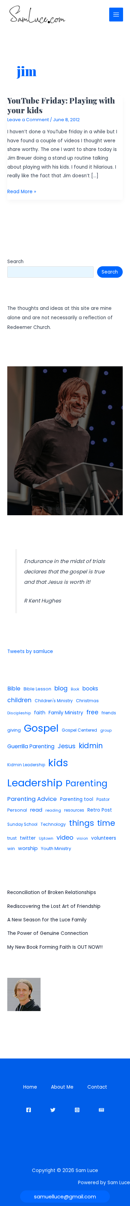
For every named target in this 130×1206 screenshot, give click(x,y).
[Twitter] (53, 1110)
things (81, 823)
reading (53, 810)
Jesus (67, 746)
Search (15, 261)
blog (61, 688)
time (106, 823)
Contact (97, 1087)
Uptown (46, 838)
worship (28, 848)
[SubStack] (101, 1110)
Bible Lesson (37, 689)
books (90, 688)
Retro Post (99, 810)
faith (39, 712)
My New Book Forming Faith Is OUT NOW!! (55, 947)
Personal (17, 810)
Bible (13, 688)
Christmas (87, 701)
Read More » (21, 192)
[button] (65, 1196)
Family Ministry (66, 712)
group (106, 730)
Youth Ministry (56, 848)
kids (58, 763)
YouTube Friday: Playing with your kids (61, 105)
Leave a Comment (28, 120)
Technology (53, 824)
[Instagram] (77, 1110)
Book (75, 689)
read (36, 809)
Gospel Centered (79, 730)
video (65, 837)
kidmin (91, 746)
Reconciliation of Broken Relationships (51, 892)
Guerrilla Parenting (30, 746)
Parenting (86, 783)
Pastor (103, 799)
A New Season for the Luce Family (47, 920)
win (11, 848)
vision (82, 838)
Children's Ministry (54, 701)
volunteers (103, 838)
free (92, 712)
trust (12, 838)
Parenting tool (76, 799)
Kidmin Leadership (26, 765)
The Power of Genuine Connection (47, 933)
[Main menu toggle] (116, 15)
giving (14, 730)
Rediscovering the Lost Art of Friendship (54, 906)
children (19, 700)
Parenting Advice (32, 799)
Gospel (41, 728)
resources (74, 810)
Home (30, 1087)
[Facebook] (28, 1110)
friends (109, 713)
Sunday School (22, 824)
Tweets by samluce (30, 651)
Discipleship (19, 713)
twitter (28, 838)
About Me (62, 1087)
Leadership (34, 783)
